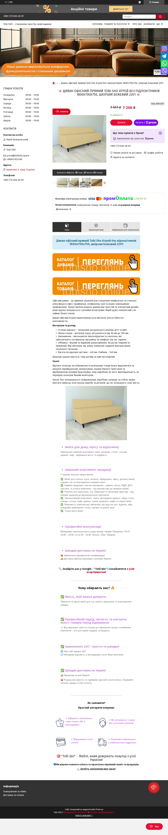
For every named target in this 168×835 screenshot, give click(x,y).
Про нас (137, 24)
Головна (97, 24)
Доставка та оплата (13, 795)
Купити (121, 122)
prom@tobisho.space (18, 155)
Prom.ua (99, 809)
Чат (157, 826)
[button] (154, 787)
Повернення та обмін (14, 791)
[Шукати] (160, 17)
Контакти (149, 24)
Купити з (140, 122)
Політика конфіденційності (101, 812)
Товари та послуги (115, 24)
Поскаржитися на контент (76, 812)
